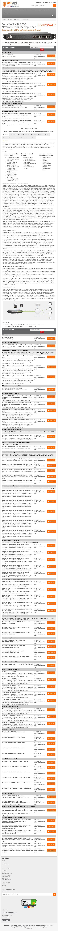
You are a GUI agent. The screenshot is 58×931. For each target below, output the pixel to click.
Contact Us (50, 10)
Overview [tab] (5, 134)
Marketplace (7, 13)
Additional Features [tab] (23, 134)
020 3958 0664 (52, 2)
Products (6, 10)
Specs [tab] (46, 134)
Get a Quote (51, 56)
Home (4, 19)
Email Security (5, 878)
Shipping (4, 885)
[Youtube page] (7, 920)
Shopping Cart (5, 862)
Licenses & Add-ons (16, 10)
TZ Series (4, 870)
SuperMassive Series (7, 873)
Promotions (26, 10)
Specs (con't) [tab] (6, 138)
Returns (4, 886)
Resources (34, 10)
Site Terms (35, 927)
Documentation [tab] (30, 138)
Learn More (26, 619)
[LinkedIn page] (9, 920)
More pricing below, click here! (29, 128)
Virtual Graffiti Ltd (27, 925)
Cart (54, 16)
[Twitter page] (5, 920)
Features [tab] (13, 134)
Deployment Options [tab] (37, 134)
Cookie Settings (29, 928)
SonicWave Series (6, 875)
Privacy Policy (43, 927)
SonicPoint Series (6, 876)
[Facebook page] (3, 920)
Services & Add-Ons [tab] (18, 138)
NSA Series (16, 19)
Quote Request (43, 10)
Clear (42, 49)
